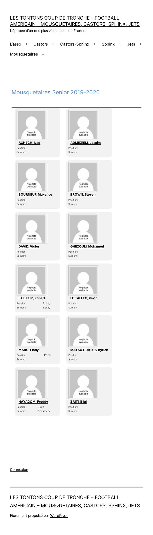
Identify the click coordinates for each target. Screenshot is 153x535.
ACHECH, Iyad (29, 143)
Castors (40, 44)
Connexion (19, 469)
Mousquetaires (24, 54)
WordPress (59, 515)
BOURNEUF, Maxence (35, 194)
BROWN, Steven (83, 194)
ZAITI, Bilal (78, 402)
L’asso (15, 44)
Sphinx (108, 44)
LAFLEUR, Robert (32, 298)
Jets (131, 44)
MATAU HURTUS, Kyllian (89, 350)
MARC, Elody (29, 350)
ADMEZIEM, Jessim (85, 143)
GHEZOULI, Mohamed (87, 246)
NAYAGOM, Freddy (33, 402)
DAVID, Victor (29, 246)
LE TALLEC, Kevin (83, 298)
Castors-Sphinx (74, 44)
